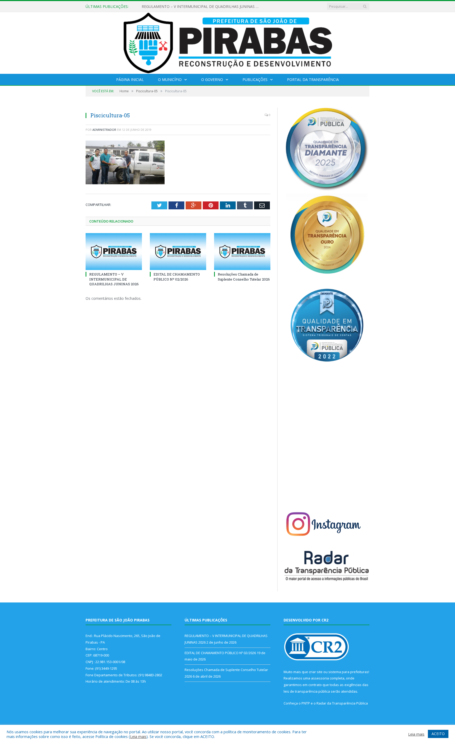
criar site (316, 671)
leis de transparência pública (307, 691)
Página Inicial (130, 79)
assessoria (320, 678)
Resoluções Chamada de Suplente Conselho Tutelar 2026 (244, 276)
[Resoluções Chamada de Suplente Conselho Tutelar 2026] (242, 251)
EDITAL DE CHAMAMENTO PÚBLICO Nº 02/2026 (177, 276)
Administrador (104, 130)
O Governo (212, 79)
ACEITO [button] (438, 733)
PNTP (305, 703)
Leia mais (138, 736)
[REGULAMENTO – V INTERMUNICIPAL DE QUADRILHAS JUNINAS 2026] (114, 251)
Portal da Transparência (313, 79)
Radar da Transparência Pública (342, 703)
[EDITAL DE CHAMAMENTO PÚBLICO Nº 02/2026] (178, 251)
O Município (170, 79)
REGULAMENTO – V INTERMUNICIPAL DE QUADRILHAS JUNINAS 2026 (202, 6)
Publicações (255, 79)
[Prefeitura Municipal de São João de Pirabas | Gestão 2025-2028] (227, 42)
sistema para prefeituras (348, 671)
